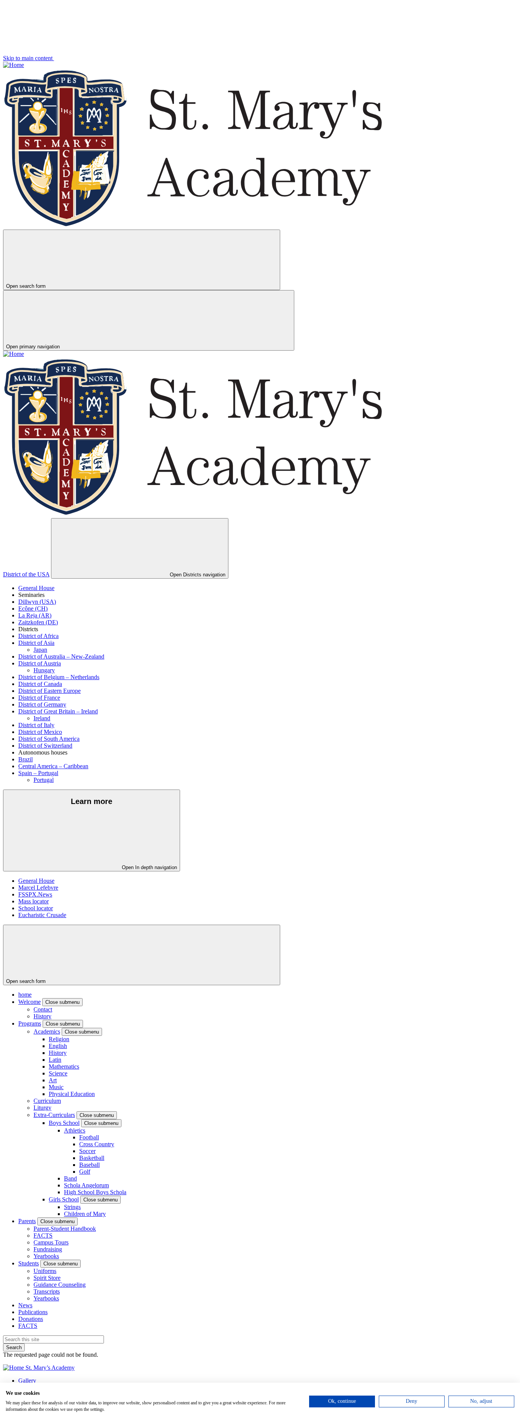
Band (70, 1178)
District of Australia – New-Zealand (61, 656)
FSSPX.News (35, 894)
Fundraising (47, 1249)
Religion (59, 1039)
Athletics (74, 1130)
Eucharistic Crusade (42, 915)
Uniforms (44, 1271)
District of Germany (42, 704)
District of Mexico (40, 732)
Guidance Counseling (59, 1284)
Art (53, 1080)
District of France (39, 697)
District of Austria (39, 663)
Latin (55, 1059)
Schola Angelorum (86, 1185)
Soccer (87, 1151)
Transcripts (46, 1291)
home (25, 994)
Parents (27, 1221)
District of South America (49, 738)
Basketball (91, 1158)
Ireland (41, 718)
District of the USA (26, 574)
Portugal (43, 780)
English (58, 1046)
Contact (42, 1009)
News (25, 1305)
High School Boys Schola (95, 1192)
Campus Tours (51, 1242)
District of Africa (38, 636)
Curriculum (47, 1101)
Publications (33, 1312)
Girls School (64, 1199)
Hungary (44, 670)
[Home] (13, 65)
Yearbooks (46, 1256)
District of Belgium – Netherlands (58, 677)
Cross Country (96, 1144)
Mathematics (64, 1066)
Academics (46, 1031)
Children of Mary (85, 1214)
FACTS (43, 1235)
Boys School (64, 1123)
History (42, 1016)
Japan (40, 649)
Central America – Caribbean (53, 766)
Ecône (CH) (33, 608)
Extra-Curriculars (54, 1115)
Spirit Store (47, 1278)
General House (36, 588)
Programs (29, 1023)
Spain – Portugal (38, 773)
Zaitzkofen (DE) (38, 622)
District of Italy (36, 725)
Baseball (89, 1164)
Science (58, 1073)
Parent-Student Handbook (64, 1228)
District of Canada (40, 684)
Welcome (29, 1002)
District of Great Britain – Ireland (58, 711)
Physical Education (72, 1094)
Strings (72, 1207)
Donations (30, 1319)
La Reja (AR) (34, 615)
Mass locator (33, 901)
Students (28, 1263)
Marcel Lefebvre (38, 887)
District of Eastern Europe (49, 691)
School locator (35, 908)
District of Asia (36, 643)
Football (89, 1137)
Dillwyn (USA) (37, 601)
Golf (84, 1171)
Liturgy (42, 1107)
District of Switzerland (45, 745)
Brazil (25, 759)
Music (56, 1087)
